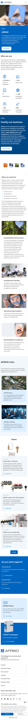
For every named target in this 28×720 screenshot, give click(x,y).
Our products (6, 48)
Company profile (6, 148)
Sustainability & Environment (14, 238)
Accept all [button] (7, 714)
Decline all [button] (20, 714)
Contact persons (8, 575)
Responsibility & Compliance (13, 340)
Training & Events (5, 678)
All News (14, 552)
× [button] (26, 702)
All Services (7, 588)
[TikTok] (14, 699)
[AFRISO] (6, 2)
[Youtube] (8, 699)
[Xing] (20, 699)
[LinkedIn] (11, 699)
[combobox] (24, 702)
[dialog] (14, 710)
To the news (9, 616)
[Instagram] (2, 699)
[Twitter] (17, 699)
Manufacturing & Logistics (13, 311)
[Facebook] (5, 699)
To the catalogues (10, 641)
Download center (5, 682)
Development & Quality (12, 280)
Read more (8, 473)
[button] (14, 717)
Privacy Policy (20, 711)
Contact (3, 685)
